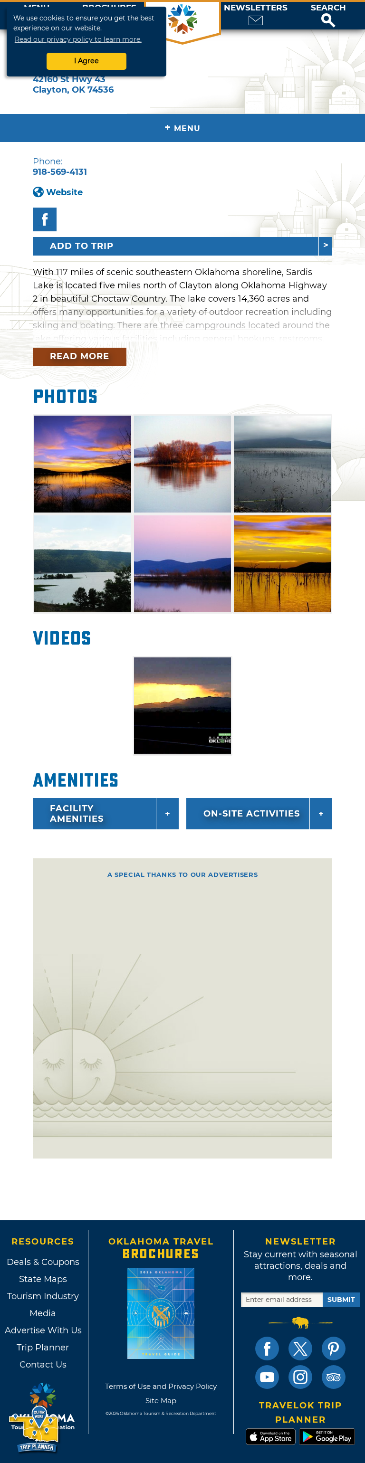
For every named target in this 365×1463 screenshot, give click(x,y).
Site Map (160, 1400)
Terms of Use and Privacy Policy (161, 1386)
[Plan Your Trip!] (34, 1429)
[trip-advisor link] (334, 1377)
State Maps (43, 1279)
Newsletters (256, 7)
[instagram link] (300, 1377)
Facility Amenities (77, 813)
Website (64, 192)
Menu (182, 127)
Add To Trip (82, 246)
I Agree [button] (86, 61)
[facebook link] (267, 1348)
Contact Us (43, 1364)
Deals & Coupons (43, 1262)
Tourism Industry (43, 1296)
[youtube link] (267, 1377)
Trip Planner (43, 1347)
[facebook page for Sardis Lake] (45, 219)
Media (42, 1313)
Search (328, 7)
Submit (341, 1299)
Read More (79, 356)
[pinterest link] (334, 1348)
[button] (328, 15)
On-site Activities (251, 813)
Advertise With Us (43, 1330)
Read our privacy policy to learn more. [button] (78, 39)
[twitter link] (300, 1348)
